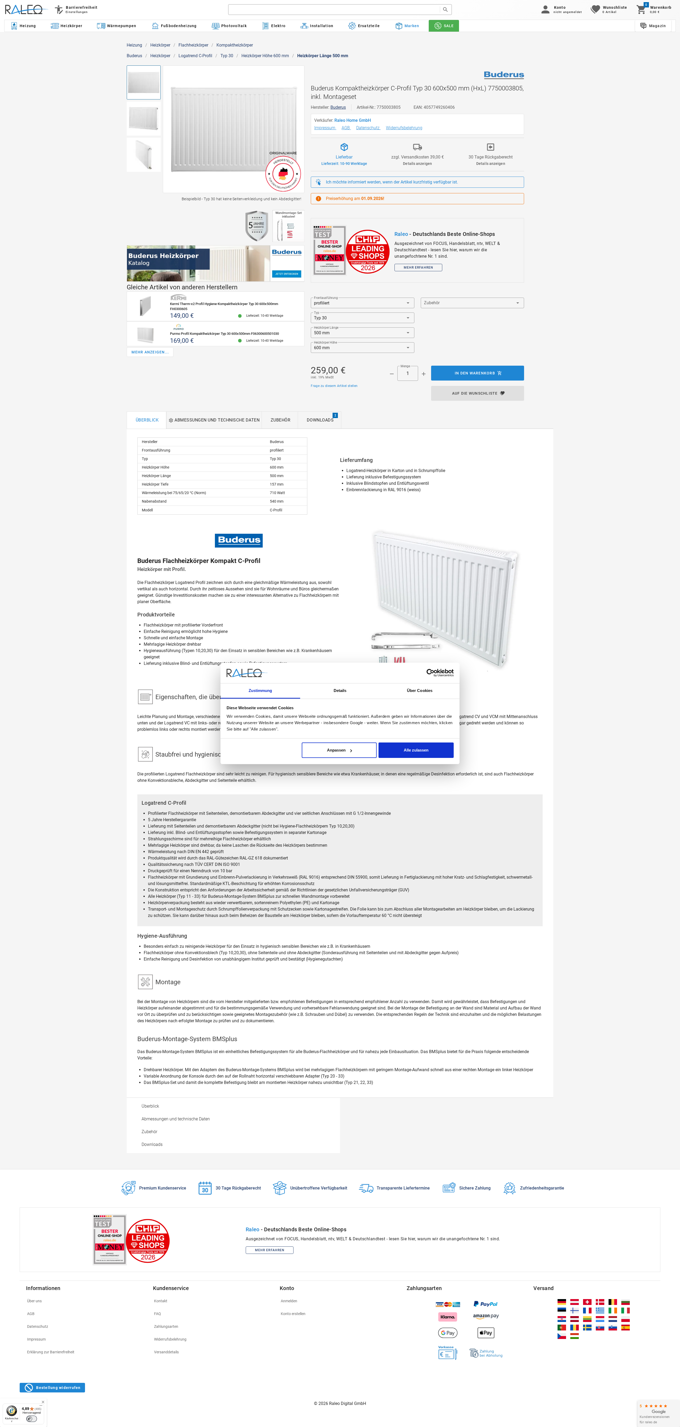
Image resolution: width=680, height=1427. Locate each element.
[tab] (146, 420)
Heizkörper (160, 45)
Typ (316, 313)
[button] (560, 9)
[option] (233, 1106)
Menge (405, 366)
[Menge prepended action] (392, 374)
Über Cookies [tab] (419, 690)
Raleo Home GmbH (353, 120)
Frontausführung (326, 298)
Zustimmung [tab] (260, 690)
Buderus (134, 55)
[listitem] (86, 1301)
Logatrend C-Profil (195, 55)
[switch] (31, 1419)
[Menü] (41, 1407)
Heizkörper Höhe (325, 342)
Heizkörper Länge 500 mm (322, 55)
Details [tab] (340, 690)
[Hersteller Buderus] (504, 75)
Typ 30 (226, 55)
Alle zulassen (416, 750)
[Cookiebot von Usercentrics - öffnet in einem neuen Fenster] (430, 673)
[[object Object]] (215, 263)
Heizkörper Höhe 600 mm (265, 55)
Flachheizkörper (193, 45)
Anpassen (336, 750)
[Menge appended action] (423, 374)
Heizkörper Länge (326, 327)
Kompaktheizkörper (234, 45)
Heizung (134, 45)
